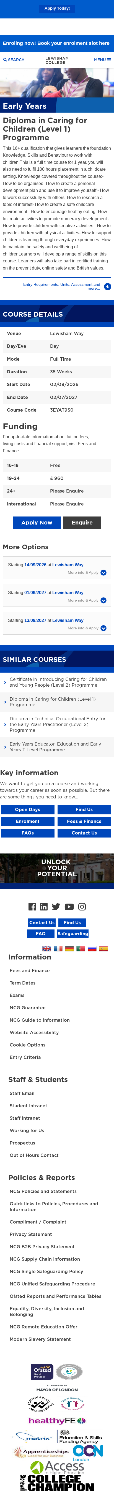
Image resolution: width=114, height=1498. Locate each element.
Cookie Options (27, 1045)
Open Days (27, 810)
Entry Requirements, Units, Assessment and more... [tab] (61, 286)
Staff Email (22, 1093)
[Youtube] (69, 907)
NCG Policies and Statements (43, 1191)
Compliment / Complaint (38, 1222)
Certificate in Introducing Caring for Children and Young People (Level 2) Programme (58, 682)
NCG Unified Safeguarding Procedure (52, 1284)
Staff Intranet (25, 1118)
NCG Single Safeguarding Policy (46, 1271)
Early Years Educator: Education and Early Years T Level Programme (55, 747)
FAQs (28, 833)
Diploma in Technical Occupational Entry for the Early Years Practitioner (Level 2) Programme (57, 725)
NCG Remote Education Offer (43, 1327)
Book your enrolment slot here (73, 26)
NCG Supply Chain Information (45, 1259)
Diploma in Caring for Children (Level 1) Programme (53, 702)
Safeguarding (73, 934)
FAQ (41, 934)
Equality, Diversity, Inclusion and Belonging (47, 1312)
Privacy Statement (31, 1234)
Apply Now (36, 523)
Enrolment (28, 821)
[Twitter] (56, 907)
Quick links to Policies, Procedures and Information (54, 1207)
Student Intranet (28, 1106)
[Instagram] (82, 907)
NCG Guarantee (28, 1008)
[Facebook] (32, 907)
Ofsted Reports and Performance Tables (55, 1296)
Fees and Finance (30, 971)
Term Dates (22, 983)
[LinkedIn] (44, 907)
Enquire (82, 523)
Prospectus (22, 1143)
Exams (17, 995)
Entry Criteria (25, 1057)
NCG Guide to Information (40, 1020)
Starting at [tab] (46, 564)
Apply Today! (57, 8)
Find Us (84, 810)
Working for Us (27, 1131)
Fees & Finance (84, 821)
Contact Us (84, 833)
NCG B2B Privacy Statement (42, 1247)
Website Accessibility (34, 1033)
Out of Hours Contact (34, 1155)
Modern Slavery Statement (40, 1339)
